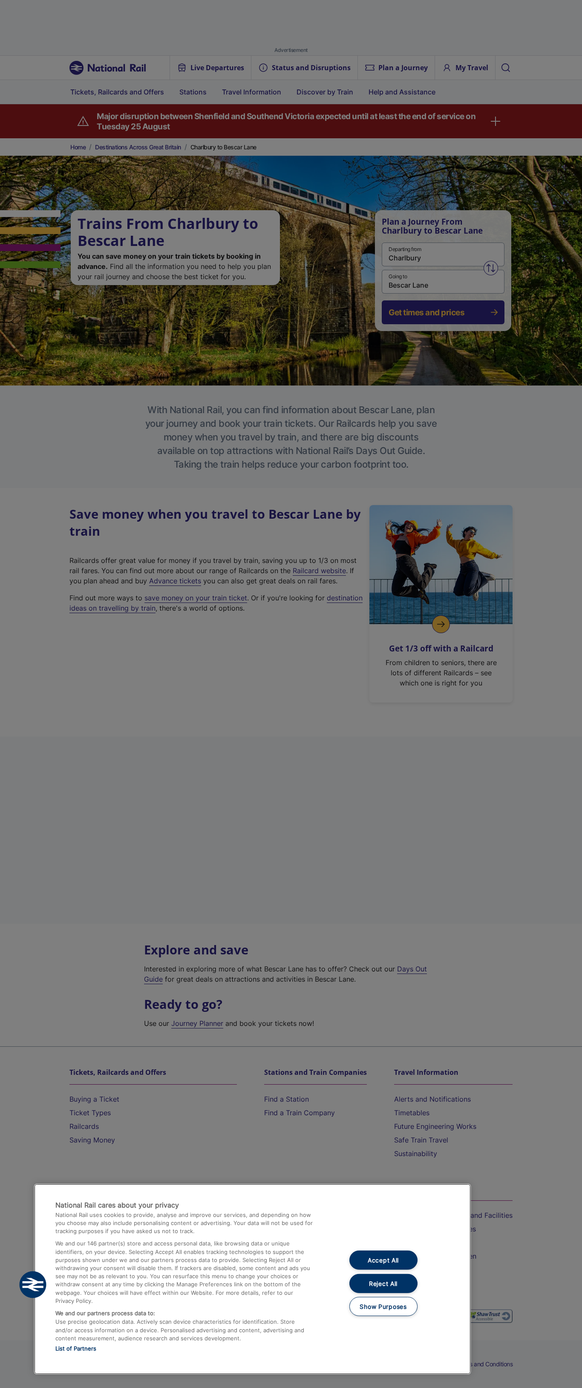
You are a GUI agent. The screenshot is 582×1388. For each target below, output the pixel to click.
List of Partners (75, 1348)
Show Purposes (383, 1306)
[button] (32, 1284)
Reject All (383, 1283)
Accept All (383, 1260)
